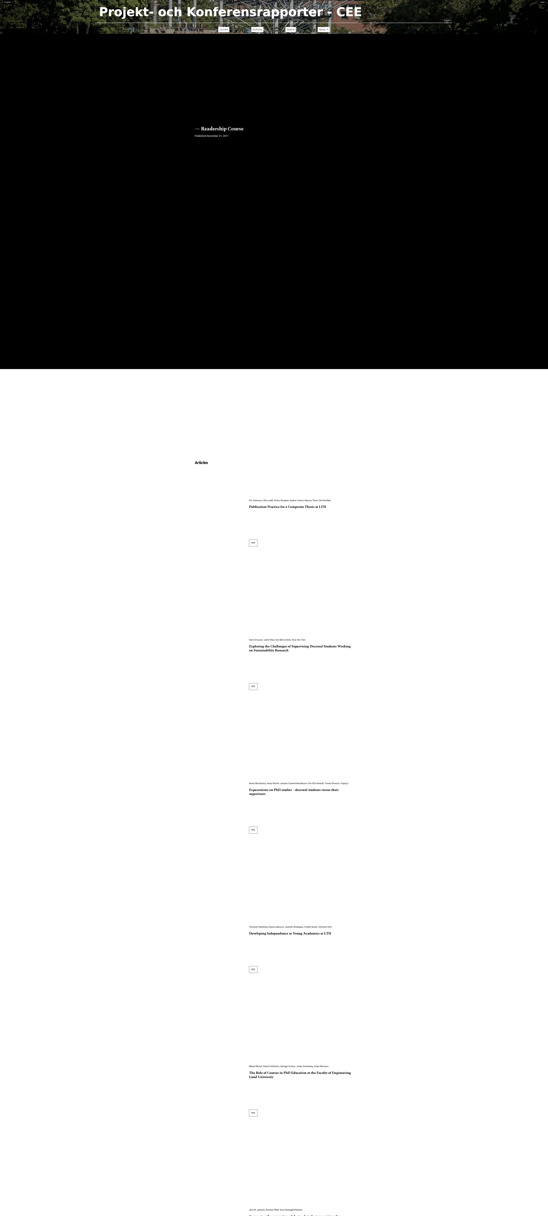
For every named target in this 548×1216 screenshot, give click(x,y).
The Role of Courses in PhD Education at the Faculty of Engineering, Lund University (300, 1075)
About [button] (322, 29)
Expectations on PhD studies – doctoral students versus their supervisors (294, 792)
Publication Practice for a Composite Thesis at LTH (287, 507)
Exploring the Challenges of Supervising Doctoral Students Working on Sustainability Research (300, 648)
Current (224, 29)
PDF (254, 542)
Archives (257, 29)
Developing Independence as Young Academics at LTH (290, 933)
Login (542, 2)
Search (291, 29)
